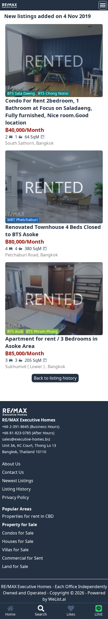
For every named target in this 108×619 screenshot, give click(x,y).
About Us (11, 464)
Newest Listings (17, 480)
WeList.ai (57, 599)
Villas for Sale (15, 550)
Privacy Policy (15, 497)
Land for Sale (15, 566)
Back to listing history (55, 378)
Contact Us (13, 472)
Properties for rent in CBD (28, 516)
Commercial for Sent (22, 558)
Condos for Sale (18, 533)
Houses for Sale (17, 541)
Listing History (16, 489)
